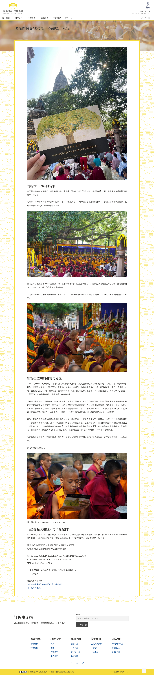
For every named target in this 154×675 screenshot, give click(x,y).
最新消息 (74, 644)
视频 (52, 648)
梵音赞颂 (54, 652)
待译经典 (34, 648)
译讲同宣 (74, 648)
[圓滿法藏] (14, 8)
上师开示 (54, 656)
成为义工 (116, 648)
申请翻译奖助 (118, 644)
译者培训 (94, 648)
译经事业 (94, 652)
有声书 (53, 644)
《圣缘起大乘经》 (34, 588)
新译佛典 (34, 644)
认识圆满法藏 (96, 644)
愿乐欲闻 (74, 656)
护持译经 (116, 652)
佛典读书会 (75, 652)
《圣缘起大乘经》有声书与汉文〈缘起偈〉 (45, 584)
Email (78, 614)
